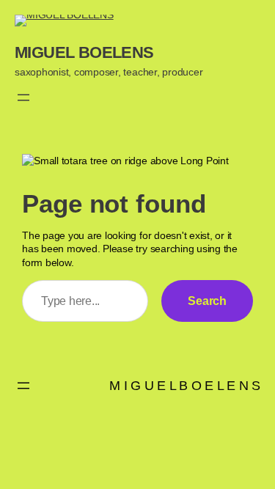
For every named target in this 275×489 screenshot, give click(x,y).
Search (207, 300)
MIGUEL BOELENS (84, 52)
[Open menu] (23, 97)
